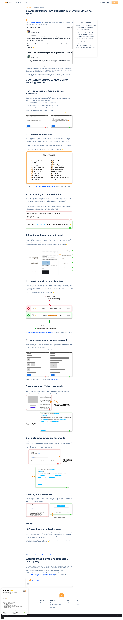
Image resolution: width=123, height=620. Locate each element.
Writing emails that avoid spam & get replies (85, 47)
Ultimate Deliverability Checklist (39, 576)
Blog (30, 7)
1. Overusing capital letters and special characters (85, 27)
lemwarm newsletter (40, 572)
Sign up (115, 2)
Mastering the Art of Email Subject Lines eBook (43, 574)
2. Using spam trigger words (83, 29)
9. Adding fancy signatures (82, 41)
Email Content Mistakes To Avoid (39, 7)
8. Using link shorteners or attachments (85, 39)
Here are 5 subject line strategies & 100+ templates (40, 332)
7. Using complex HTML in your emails (85, 38)
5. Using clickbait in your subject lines (85, 34)
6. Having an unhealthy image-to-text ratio (86, 36)
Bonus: (78, 43)
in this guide (55, 379)
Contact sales (101, 2)
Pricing (25, 2)
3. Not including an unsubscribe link (84, 30)
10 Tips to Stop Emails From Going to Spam (45, 186)
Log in (108, 2)
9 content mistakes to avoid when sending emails (86, 25)
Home (27, 7)
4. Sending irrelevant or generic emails (85, 32)
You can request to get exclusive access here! (39, 554)
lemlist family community (35, 22)
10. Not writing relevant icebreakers (84, 45)
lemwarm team (35, 580)
